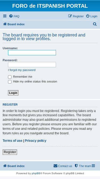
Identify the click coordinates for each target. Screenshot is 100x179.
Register (10, 152)
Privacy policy (35, 141)
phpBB (36, 173)
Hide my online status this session (34, 81)
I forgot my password (21, 70)
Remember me (22, 76)
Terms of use (12, 141)
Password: (10, 60)
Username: (10, 48)
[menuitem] (14, 16)
